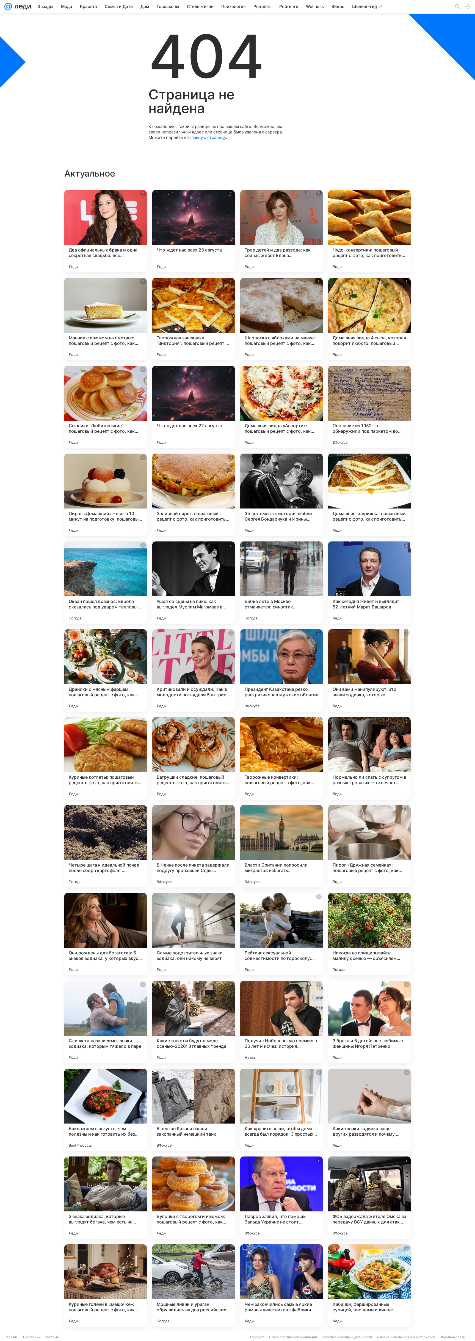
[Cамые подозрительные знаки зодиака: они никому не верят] (193, 934)
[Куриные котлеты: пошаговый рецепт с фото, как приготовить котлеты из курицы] (105, 758)
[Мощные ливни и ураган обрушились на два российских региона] (193, 1285)
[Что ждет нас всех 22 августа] (193, 407)
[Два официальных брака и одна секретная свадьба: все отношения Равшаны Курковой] (105, 231)
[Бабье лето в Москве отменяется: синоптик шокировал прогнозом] (281, 582)
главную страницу (208, 137)
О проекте (256, 1337)
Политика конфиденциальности (346, 1337)
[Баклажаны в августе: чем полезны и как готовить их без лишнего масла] (105, 1110)
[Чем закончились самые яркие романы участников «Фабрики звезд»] (281, 1285)
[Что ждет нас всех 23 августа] (193, 231)
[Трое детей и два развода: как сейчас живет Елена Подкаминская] (281, 231)
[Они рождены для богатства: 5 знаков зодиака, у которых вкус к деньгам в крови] (105, 934)
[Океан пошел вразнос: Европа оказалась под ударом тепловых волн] (105, 582)
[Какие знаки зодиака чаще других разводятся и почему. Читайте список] (369, 1110)
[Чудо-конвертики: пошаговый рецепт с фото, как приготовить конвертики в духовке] (369, 231)
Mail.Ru (11, 1337)
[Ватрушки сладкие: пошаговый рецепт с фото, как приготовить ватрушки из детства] (193, 758)
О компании (30, 1337)
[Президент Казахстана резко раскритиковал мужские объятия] (281, 670)
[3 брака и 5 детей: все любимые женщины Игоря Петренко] (369, 1022)
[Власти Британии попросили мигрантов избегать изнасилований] (281, 846)
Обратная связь (452, 1337)
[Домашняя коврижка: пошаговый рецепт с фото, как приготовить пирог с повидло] (369, 495)
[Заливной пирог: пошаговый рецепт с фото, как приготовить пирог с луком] (193, 495)
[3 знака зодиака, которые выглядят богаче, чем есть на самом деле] (105, 1197)
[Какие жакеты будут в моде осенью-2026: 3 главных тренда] (193, 1022)
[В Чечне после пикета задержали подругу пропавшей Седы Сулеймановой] (193, 846)
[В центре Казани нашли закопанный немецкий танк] (193, 1110)
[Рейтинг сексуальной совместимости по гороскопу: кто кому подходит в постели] (281, 934)
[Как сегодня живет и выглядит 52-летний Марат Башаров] (369, 582)
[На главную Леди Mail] (21, 6)
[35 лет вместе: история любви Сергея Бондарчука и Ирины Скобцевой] (281, 495)
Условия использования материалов (405, 1337)
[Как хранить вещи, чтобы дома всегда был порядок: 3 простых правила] (281, 1110)
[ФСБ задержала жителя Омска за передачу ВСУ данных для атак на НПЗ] (369, 1197)
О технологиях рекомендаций (293, 1337)
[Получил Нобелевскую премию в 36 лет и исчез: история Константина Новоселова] (281, 1022)
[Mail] (8, 6)
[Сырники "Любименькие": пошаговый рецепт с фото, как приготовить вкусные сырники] (105, 407)
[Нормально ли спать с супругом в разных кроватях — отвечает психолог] (369, 758)
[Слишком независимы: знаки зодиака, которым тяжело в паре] (105, 1022)
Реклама (52, 1337)
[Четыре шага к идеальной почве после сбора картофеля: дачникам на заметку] (105, 846)
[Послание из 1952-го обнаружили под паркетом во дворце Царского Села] (369, 407)
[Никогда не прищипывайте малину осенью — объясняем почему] (369, 934)
